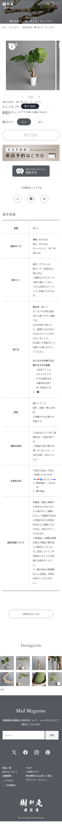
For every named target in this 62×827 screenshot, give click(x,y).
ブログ (29, 767)
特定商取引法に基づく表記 (39, 775)
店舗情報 (6, 775)
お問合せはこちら (31, 614)
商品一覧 (6, 767)
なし (24, 122)
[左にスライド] (23, 97)
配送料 (5, 112)
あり (40, 122)
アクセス (9, 780)
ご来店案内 (10, 785)
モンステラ (13, 27)
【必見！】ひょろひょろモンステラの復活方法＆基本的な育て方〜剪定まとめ (43, 378)
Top (4, 27)
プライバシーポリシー (36, 779)
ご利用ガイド (32, 771)
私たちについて (10, 771)
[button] (47, 3)
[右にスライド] (39, 97)
